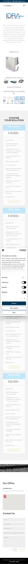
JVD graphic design (14, 561)
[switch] (24, 282)
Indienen (22, 549)
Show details (19, 298)
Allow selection (14, 308)
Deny (14, 312)
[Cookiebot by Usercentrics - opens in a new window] (19, 250)
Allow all (14, 303)
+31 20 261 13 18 (8, 1)
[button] (5, 496)
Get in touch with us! (14, 201)
